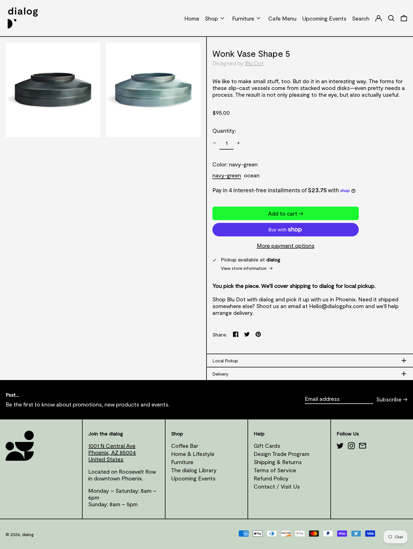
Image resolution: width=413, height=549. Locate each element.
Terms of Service (275, 470)
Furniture (182, 461)
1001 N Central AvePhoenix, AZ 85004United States (112, 452)
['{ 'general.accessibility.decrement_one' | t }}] (214, 143)
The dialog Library (194, 470)
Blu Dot (254, 63)
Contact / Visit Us (277, 486)
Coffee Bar (184, 445)
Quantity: (224, 130)
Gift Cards (267, 445)
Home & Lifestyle (192, 453)
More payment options (285, 245)
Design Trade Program (281, 453)
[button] (403, 18)
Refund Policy (271, 478)
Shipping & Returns (278, 461)
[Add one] (238, 143)
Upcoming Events (193, 478)
